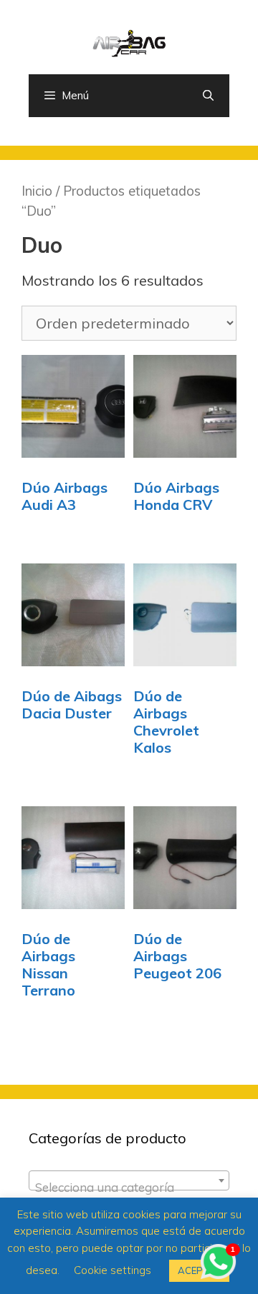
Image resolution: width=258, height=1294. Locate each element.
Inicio (37, 191)
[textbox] (129, 1187)
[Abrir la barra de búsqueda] (208, 95)
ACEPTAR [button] (199, 1270)
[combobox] (129, 1180)
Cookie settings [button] (112, 1270)
